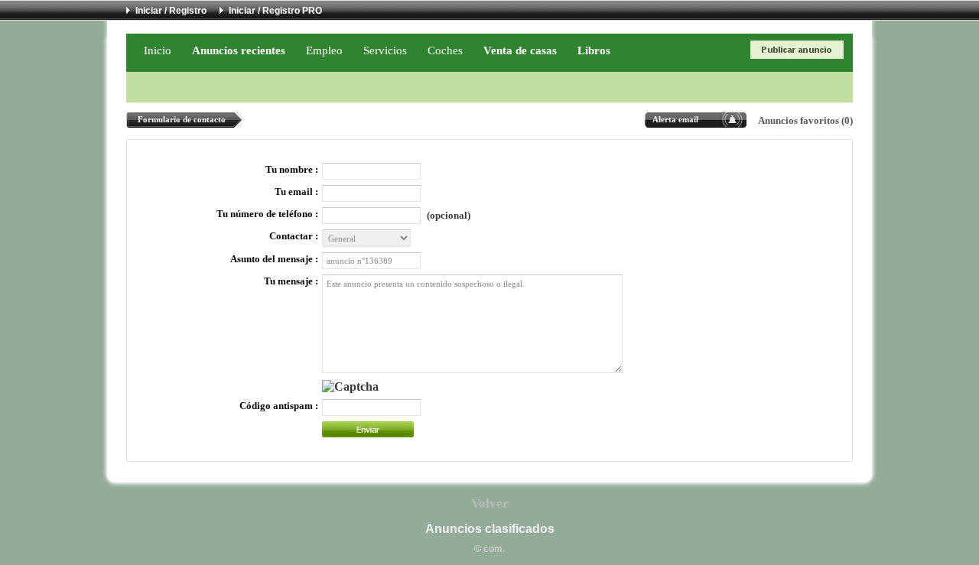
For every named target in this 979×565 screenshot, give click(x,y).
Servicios (385, 50)
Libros (593, 50)
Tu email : (296, 192)
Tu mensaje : (291, 281)
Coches (445, 50)
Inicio (157, 50)
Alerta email (675, 119)
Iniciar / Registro (171, 10)
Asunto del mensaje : (274, 259)
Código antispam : (278, 406)
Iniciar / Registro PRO (275, 10)
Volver (490, 503)
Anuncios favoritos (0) (805, 120)
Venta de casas (520, 50)
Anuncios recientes (238, 50)
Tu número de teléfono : (267, 214)
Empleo (324, 50)
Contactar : (293, 236)
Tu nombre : (291, 169)
